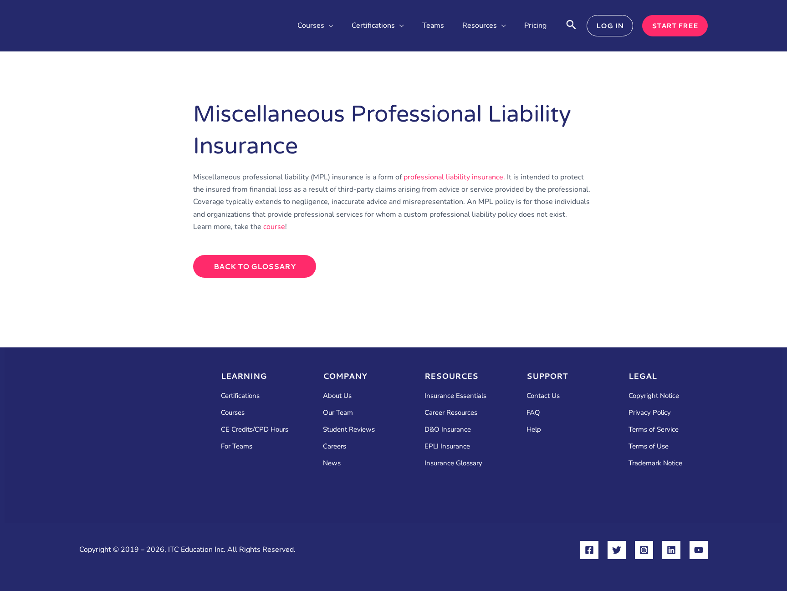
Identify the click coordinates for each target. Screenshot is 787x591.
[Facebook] (589, 550)
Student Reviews (349, 429)
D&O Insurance (447, 429)
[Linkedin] (671, 550)
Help (533, 429)
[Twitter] (617, 550)
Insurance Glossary (453, 463)
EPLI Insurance (447, 446)
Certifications (240, 395)
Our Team (338, 412)
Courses (233, 412)
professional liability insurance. (454, 177)
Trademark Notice (655, 463)
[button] (328, 25)
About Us (337, 395)
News (332, 463)
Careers (334, 446)
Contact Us (543, 395)
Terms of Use (649, 446)
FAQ (533, 412)
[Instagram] (644, 550)
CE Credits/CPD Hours (254, 429)
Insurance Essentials (455, 395)
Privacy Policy (650, 412)
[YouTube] (699, 550)
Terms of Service (654, 429)
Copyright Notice (654, 395)
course (274, 227)
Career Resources (450, 412)
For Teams (236, 446)
